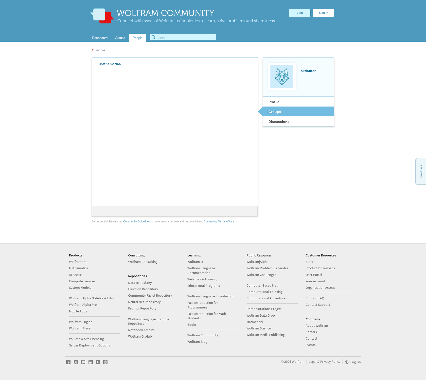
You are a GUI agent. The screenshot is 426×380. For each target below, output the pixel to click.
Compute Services (82, 281)
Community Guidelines (136, 221)
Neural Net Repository (144, 302)
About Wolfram (317, 325)
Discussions (278, 122)
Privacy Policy (330, 361)
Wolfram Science (259, 328)
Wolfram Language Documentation (201, 270)
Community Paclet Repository (150, 295)
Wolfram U (195, 261)
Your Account (315, 281)
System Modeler (81, 287)
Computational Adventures (267, 298)
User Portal (314, 274)
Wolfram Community (202, 335)
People (98, 50)
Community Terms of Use (219, 221)
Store (310, 261)
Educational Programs (203, 285)
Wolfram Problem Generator (267, 268)
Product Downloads (320, 268)
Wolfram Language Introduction (210, 296)
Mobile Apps (78, 311)
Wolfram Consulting (143, 261)
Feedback (421, 171)
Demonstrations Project (264, 309)
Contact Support (318, 304)
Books (191, 324)
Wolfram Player (80, 328)
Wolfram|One (78, 261)
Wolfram (298, 361)
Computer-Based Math (263, 285)
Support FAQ (315, 298)
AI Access (75, 274)
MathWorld (255, 322)
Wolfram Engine (80, 322)
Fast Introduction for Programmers (202, 304)
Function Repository (143, 289)
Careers (311, 332)
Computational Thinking (265, 292)
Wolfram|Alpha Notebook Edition (93, 298)
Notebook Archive (141, 330)
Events (311, 345)
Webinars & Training (201, 279)
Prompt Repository (142, 308)
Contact (311, 338)
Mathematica (78, 268)
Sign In (323, 13)
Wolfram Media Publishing (266, 334)
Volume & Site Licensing (86, 339)
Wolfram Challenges (261, 274)
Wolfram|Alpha (257, 261)
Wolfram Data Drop (261, 315)
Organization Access (320, 287)
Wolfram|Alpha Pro (83, 304)
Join (300, 13)
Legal (313, 361)
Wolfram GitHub (140, 336)
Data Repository (140, 282)
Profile (273, 102)
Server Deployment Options (89, 345)
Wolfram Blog (197, 341)
